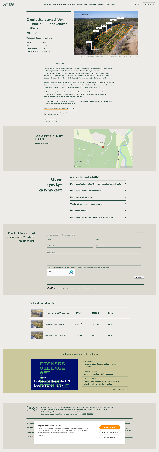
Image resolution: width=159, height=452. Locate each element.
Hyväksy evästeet (110, 427)
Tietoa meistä (110, 4)
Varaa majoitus (149, 4)
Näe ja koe (47, 4)
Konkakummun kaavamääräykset (56, 109)
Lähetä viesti (139, 277)
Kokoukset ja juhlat (33, 432)
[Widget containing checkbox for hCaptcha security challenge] (61, 272)
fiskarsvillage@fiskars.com (58, 414)
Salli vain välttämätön (110, 432)
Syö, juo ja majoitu (59, 4)
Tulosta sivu (50, 121)
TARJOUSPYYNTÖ (69, 235)
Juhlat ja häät (82, 4)
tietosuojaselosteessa (94, 267)
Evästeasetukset (110, 437)
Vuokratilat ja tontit (96, 4)
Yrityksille (71, 4)
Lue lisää (40, 435)
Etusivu (82, 56)
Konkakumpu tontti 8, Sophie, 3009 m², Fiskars (124, 56)
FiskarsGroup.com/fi (100, 409)
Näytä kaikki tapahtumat (120, 389)
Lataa (73, 108)
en (138, 4)
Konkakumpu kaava (51, 114)
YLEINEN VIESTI (54, 235)
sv (135, 4)
